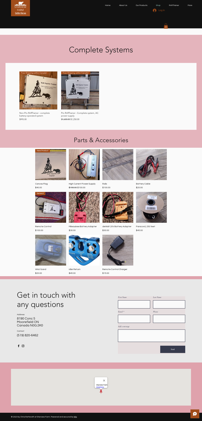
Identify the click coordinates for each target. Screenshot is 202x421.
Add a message (123, 326)
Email (120, 312)
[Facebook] (18, 346)
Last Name (157, 297)
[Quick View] (84, 164)
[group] (101, 96)
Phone (155, 312)
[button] (166, 26)
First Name (122, 297)
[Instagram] (23, 346)
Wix (75, 417)
